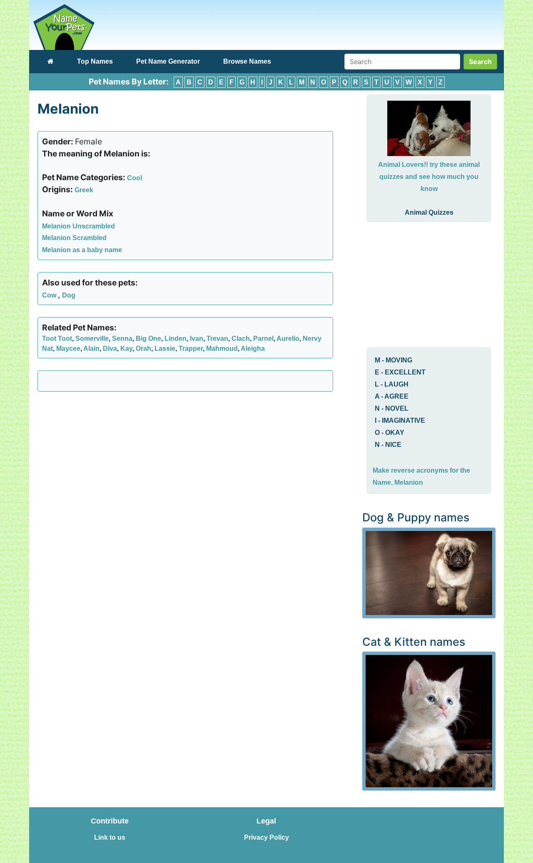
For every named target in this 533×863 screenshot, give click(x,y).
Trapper (191, 348)
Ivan (196, 338)
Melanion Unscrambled (78, 226)
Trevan (217, 338)
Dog (68, 295)
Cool (134, 177)
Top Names (95, 61)
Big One (148, 338)
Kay (126, 348)
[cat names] (429, 720)
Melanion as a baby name (82, 249)
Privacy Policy (266, 837)
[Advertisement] (185, 458)
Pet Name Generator (168, 61)
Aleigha (253, 348)
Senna (122, 338)
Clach (241, 338)
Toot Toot (57, 338)
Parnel (263, 338)
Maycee (68, 348)
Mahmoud (222, 348)
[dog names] (429, 572)
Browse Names (247, 61)
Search (480, 61)
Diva (110, 348)
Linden (175, 338)
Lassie (164, 348)
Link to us (109, 837)
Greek (84, 189)
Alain (91, 348)
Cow (50, 295)
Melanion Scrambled (74, 237)
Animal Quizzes (429, 212)
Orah (143, 348)
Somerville (92, 338)
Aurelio (287, 338)
